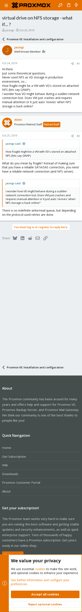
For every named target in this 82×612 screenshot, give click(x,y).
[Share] (72, 64)
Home (6, 448)
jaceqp (9, 30)
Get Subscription (14, 456)
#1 (78, 63)
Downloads (10, 474)
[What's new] (76, 5)
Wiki (5, 465)
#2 (78, 136)
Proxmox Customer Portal (21, 482)
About (6, 491)
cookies (40, 569)
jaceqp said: (13, 144)
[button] (6, 5)
